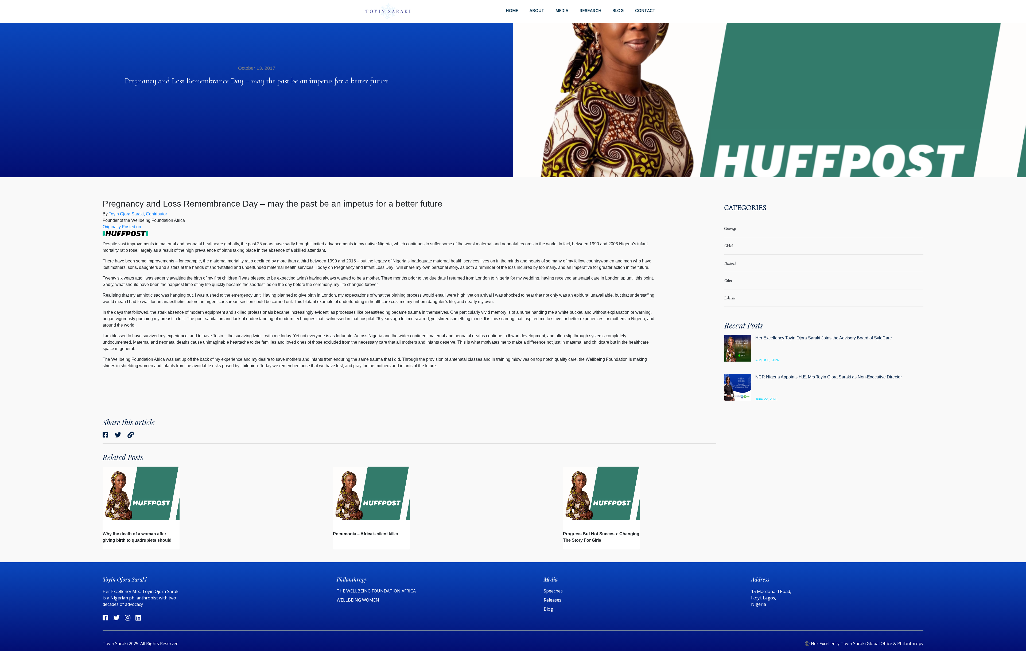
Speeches (553, 591)
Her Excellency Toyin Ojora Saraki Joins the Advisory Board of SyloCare (823, 338)
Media (562, 10)
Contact (645, 10)
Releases (553, 600)
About (537, 10)
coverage (730, 228)
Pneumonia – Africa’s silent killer (365, 534)
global (728, 246)
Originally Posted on (122, 226)
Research (590, 10)
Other (728, 280)
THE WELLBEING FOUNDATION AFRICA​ (376, 591)
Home (512, 10)
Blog (618, 10)
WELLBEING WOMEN (358, 600)
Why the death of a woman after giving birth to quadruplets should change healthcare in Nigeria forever (139, 540)
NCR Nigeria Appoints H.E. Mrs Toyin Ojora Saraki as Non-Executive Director (828, 377)
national (730, 263)
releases (729, 298)
